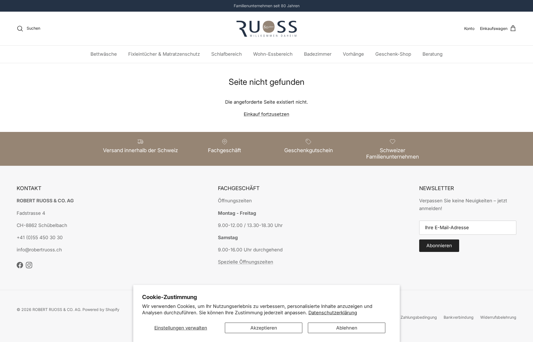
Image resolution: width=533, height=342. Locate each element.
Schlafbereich (226, 54)
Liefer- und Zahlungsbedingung (408, 317)
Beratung (433, 54)
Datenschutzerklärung (332, 312)
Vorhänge (353, 54)
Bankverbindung (459, 317)
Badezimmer (317, 54)
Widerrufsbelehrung (498, 317)
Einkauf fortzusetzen (266, 114)
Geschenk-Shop (393, 54)
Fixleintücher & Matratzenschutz (164, 54)
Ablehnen (346, 328)
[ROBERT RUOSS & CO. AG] (266, 28)
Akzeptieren (263, 328)
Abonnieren (439, 245)
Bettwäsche (103, 54)
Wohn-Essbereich (273, 54)
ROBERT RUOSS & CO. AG (56, 309)
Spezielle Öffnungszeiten (245, 262)
